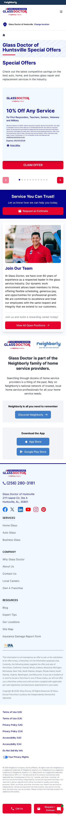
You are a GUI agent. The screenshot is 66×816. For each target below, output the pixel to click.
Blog (5, 607)
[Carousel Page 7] (36, 179)
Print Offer (15, 145)
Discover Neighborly (30, 414)
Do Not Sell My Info (13, 750)
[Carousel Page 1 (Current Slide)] (19, 179)
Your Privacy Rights (18, 757)
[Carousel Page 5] (30, 179)
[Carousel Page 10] (44, 179)
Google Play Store (35, 451)
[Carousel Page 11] (46, 179)
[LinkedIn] (20, 509)
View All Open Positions (30, 325)
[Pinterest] (43, 509)
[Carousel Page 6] (33, 179)
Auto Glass (9, 532)
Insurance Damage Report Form (22, 636)
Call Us (19, 808)
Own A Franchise (13, 588)
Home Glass (10, 525)
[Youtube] (28, 509)
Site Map (8, 629)
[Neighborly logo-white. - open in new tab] (10, 2)
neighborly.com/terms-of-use (15, 137)
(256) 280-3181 (20, 483)
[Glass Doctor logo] (17, 345)
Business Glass (11, 539)
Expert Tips (10, 614)
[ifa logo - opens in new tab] (8, 646)
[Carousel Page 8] (38, 179)
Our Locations (11, 622)
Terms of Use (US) (12, 712)
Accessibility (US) (12, 737)
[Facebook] (5, 509)
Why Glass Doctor (14, 559)
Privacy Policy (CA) (13, 731)
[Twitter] (12, 509)
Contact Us (9, 573)
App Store (35, 441)
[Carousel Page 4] (27, 179)
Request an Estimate (35, 211)
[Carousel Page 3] (25, 179)
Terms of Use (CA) (12, 718)
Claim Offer (33, 165)
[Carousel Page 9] (41, 179)
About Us (8, 566)
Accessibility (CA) (12, 744)
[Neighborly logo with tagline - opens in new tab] (49, 344)
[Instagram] (35, 509)
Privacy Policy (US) (13, 724)
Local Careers (11, 580)
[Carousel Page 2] (22, 179)
